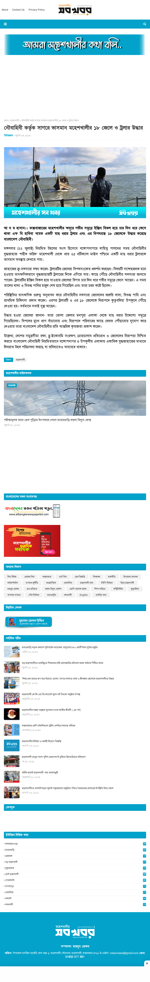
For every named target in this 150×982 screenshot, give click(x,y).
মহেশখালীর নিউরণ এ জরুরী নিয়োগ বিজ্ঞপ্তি (41, 741)
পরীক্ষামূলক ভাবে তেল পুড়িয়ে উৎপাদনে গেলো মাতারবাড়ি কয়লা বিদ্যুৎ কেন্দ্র (47, 420)
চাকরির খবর (101, 595)
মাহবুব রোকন (13, 588)
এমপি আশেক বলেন (78, 588)
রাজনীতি (111, 576)
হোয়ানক (75, 856)
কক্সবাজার (47, 576)
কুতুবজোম (75, 868)
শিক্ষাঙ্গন (96, 576)
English (84, 595)
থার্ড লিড (63, 576)
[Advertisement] (75, 85)
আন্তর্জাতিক (51, 582)
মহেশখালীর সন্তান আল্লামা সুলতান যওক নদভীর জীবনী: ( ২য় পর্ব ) (51, 710)
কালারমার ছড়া (75, 843)
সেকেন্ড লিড (29, 576)
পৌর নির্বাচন (34, 595)
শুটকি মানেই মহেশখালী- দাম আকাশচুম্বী (40, 772)
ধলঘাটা (75, 898)
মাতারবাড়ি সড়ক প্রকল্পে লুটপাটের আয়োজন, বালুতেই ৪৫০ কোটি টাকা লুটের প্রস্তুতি (60, 647)
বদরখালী (68, 595)
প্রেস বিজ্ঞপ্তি (80, 576)
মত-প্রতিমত (32, 588)
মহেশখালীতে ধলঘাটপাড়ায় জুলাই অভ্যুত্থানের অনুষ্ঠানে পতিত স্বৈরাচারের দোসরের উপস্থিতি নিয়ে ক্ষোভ (67, 788)
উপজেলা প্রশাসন (130, 576)
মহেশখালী (14, 120)
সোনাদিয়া (68, 582)
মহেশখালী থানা (86, 582)
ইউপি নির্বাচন (106, 582)
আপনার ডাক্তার (14, 595)
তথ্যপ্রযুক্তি (51, 595)
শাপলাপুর (75, 886)
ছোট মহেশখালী (75, 874)
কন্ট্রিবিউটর (118, 588)
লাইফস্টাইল (12, 582)
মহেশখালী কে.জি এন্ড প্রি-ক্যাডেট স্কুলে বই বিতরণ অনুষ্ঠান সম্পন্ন (51, 694)
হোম (6, 120)
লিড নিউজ (11, 576)
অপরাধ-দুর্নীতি (32, 582)
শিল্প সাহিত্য (99, 588)
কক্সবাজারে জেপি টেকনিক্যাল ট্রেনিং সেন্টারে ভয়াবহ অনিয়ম (48, 725)
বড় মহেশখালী (75, 862)
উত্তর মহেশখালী (127, 582)
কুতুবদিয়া (135, 588)
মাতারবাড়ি (75, 849)
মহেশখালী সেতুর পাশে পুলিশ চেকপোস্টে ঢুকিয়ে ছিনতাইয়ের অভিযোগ (54, 757)
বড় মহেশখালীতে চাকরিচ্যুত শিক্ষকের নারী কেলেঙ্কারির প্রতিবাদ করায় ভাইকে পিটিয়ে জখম (62, 663)
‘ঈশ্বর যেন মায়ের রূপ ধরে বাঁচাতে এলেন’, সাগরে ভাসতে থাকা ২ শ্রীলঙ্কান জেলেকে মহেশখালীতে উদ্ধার (68, 678)
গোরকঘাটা (75, 880)
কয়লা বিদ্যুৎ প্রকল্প (53, 588)
